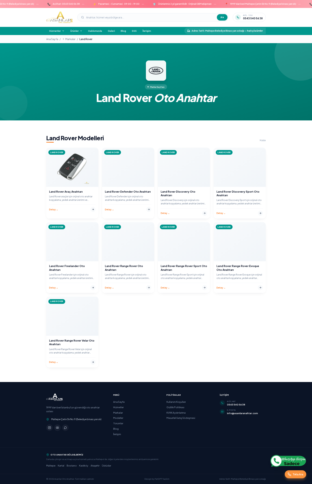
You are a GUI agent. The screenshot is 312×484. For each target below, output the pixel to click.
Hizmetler (118, 407)
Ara (222, 17)
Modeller (118, 417)
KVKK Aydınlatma (176, 412)
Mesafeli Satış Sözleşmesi (180, 417)
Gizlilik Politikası (175, 407)
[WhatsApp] (65, 427)
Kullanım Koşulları (176, 401)
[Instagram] (49, 427)
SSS (134, 30)
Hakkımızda (95, 30)
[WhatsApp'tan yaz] (288, 461)
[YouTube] (57, 427)
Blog (123, 30)
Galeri (111, 30)
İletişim (146, 30)
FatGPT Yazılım (162, 479)
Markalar (70, 39)
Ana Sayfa (52, 39)
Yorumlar (118, 423)
